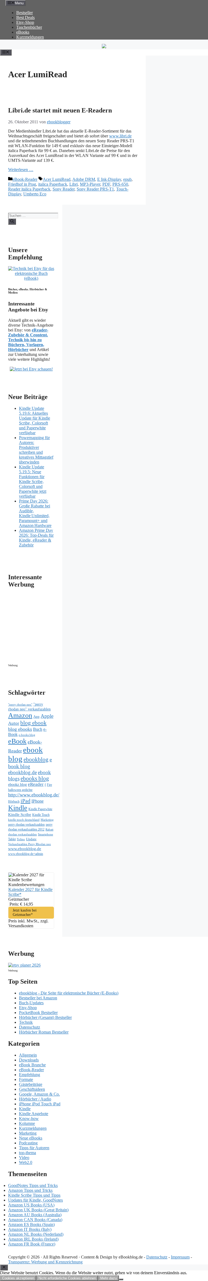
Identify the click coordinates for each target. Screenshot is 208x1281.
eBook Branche (32, 1065)
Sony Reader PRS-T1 (95, 189)
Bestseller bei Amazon (38, 998)
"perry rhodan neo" (20, 704)
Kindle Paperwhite (40, 809)
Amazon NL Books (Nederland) (35, 1234)
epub (127, 179)
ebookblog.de (22, 772)
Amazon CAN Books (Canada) (35, 1219)
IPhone (37, 801)
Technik (26, 1022)
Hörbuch (14, 801)
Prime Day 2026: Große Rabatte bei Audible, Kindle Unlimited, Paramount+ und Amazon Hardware (35, 513)
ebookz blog (17, 785)
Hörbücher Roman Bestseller (44, 1032)
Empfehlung (29, 1074)
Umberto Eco (34, 194)
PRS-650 (120, 184)
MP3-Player (90, 184)
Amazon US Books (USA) (31, 1205)
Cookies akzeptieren (18, 1278)
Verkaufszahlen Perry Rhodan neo (29, 844)
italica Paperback (52, 184)
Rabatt (49, 829)
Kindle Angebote (33, 1113)
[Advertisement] (54, 627)
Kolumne (27, 1123)
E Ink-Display (109, 179)
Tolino (21, 839)
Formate (26, 1079)
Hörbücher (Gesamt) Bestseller (45, 1017)
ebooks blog (35, 778)
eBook (17, 741)
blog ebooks (20, 729)
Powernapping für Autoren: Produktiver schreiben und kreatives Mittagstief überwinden (36, 449)
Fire (49, 785)
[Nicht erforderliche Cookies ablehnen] (121, 1279)
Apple (47, 716)
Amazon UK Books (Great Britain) (38, 1210)
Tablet (12, 839)
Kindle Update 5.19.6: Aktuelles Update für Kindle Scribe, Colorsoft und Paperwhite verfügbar (34, 420)
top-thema (27, 1152)
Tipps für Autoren (34, 1147)
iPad (25, 801)
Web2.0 (25, 1162)
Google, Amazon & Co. (39, 1094)
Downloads (29, 1060)
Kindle (17, 808)
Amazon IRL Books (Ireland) (33, 1239)
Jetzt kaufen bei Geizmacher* (25, 912)
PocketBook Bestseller (38, 1012)
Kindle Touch (41, 815)
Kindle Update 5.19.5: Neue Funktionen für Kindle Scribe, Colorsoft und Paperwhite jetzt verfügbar (32, 481)
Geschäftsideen (32, 1089)
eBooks (22, 32)
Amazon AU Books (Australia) (34, 1214)
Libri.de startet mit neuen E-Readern (60, 110)
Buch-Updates (31, 1002)
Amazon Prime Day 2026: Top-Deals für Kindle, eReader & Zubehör (36, 537)
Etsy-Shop (25, 22)
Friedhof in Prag (22, 184)
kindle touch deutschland (24, 819)
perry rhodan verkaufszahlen (26, 824)
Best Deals (25, 17)
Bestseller (24, 12)
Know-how (29, 1118)
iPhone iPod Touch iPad (39, 1104)
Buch (37, 729)
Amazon (20, 715)
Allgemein (28, 1055)
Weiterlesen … (20, 169)
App (36, 716)
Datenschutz (29, 1027)
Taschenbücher (29, 27)
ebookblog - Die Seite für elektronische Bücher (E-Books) (68, 993)
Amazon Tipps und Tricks (30, 1190)
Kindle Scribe (19, 814)
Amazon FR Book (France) (31, 1244)
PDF (106, 184)
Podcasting (28, 1143)
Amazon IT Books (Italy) (29, 1229)
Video (24, 1157)
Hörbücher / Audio (35, 1099)
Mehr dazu (108, 1278)
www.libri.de (120, 136)
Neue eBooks (30, 1138)
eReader (36, 784)
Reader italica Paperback (29, 189)
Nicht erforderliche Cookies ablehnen (67, 1278)
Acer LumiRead (56, 179)
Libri (73, 184)
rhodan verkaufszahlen (22, 834)
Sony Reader (63, 189)
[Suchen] (12, 221)
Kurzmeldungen (30, 37)
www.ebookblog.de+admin (25, 854)
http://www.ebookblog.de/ (33, 794)
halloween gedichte (20, 790)
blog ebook (33, 723)
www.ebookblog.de (24, 849)
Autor (13, 723)
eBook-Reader (24, 179)
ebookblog (36, 759)
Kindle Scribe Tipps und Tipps (34, 1195)
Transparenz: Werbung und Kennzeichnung (45, 1262)
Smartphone (45, 834)
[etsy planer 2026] (24, 965)
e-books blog (27, 734)
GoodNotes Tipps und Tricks (33, 1185)
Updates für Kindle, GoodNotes (35, 1200)
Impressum (180, 1257)
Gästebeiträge (30, 1084)
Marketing (47, 819)
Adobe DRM (83, 179)
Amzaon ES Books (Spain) (31, 1224)
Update (31, 839)
